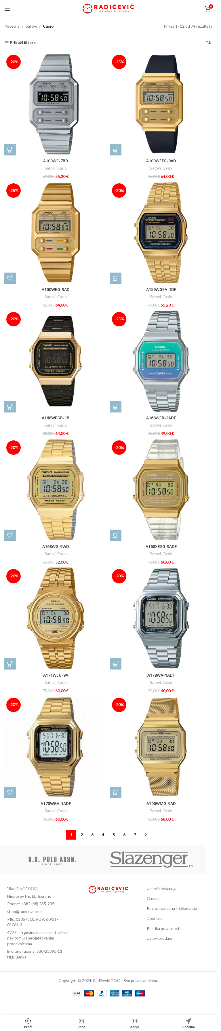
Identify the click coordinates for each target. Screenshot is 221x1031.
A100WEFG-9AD (161, 160)
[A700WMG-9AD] (161, 747)
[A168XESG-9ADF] (161, 489)
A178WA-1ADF (161, 675)
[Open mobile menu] (7, 8)
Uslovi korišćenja (161, 888)
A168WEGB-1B (55, 418)
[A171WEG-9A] (55, 618)
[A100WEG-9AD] (55, 232)
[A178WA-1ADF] (161, 618)
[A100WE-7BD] (55, 104)
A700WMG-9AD (161, 803)
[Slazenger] (152, 859)
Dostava (154, 918)
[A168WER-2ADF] (161, 361)
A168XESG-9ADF (161, 546)
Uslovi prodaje (159, 938)
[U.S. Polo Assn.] (52, 859)
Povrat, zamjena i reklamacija (172, 908)
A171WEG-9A (55, 675)
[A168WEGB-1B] (55, 361)
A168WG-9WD (55, 546)
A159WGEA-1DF (161, 289)
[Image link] (108, 889)
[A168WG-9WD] (55, 489)
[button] (10, 149)
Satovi (31, 26)
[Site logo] (108, 8)
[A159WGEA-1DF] (161, 232)
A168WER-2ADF (161, 418)
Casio (62, 168)
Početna (12, 26)
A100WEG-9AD (56, 289)
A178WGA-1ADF (56, 803)
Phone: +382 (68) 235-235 (30, 903)
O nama (154, 898)
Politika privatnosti (163, 928)
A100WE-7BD (55, 160)
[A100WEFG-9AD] (161, 104)
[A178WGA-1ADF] (55, 747)
